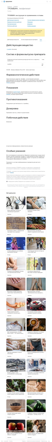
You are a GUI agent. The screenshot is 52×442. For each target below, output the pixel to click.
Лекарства (9, 6)
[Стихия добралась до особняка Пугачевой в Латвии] (15, 246)
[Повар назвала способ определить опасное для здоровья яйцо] (15, 307)
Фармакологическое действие (14, 22)
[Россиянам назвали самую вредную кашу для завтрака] (36, 307)
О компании (6, 441)
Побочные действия (12, 26)
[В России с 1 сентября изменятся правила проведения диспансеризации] (36, 368)
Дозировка (29, 24)
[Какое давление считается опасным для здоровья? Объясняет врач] (15, 206)
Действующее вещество (13, 20)
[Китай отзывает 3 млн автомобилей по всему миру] (15, 368)
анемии (8, 94)
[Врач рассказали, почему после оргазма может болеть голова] (36, 388)
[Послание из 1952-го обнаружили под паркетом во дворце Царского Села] (15, 226)
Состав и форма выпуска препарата (36, 20)
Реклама (10, 441)
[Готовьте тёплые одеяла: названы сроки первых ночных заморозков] (15, 388)
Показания (30, 22)
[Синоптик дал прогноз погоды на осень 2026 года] (36, 246)
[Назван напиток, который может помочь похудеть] (36, 429)
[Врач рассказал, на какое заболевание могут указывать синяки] (36, 287)
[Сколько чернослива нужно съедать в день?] (15, 408)
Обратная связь (44, 441)
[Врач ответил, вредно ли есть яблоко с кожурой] (15, 429)
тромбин (9, 49)
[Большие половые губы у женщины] (36, 206)
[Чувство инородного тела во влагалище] (15, 348)
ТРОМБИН (15, 6)
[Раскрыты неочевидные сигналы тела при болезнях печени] (15, 266)
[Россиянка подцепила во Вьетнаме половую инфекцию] (36, 266)
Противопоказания (11, 24)
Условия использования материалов (33, 441)
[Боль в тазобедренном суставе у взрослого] (36, 348)
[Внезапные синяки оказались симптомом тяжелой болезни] (15, 287)
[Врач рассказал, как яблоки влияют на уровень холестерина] (36, 226)
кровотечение (16, 91)
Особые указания (31, 26)
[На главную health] (8, 1)
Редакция (24, 441)
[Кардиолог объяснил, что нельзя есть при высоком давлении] (36, 327)
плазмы (8, 82)
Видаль (12, 172)
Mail (2, 441)
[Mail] (4, 1)
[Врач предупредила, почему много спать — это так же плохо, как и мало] (15, 327)
